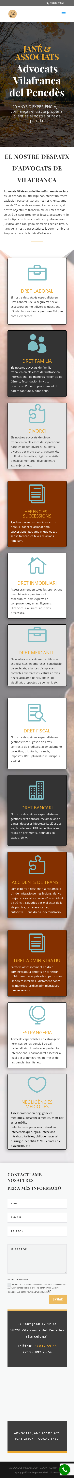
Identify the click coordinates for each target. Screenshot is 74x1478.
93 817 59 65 (56, 3)
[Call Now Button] (64, 1469)
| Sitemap (54, 1472)
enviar (58, 1299)
